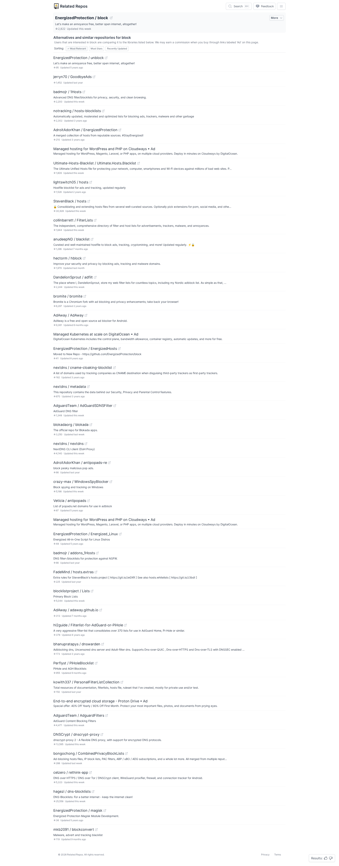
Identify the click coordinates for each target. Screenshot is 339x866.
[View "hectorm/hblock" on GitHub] (84, 258)
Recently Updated (117, 48)
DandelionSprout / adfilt (73, 277)
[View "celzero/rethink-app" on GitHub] (90, 772)
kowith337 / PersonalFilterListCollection (86, 682)
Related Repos (73, 6)
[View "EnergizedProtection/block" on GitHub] (111, 17)
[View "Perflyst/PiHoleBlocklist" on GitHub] (96, 663)
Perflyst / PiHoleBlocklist (73, 663)
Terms (277, 854)
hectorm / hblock (67, 258)
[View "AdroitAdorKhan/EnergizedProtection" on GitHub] (119, 129)
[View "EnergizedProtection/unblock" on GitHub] (106, 57)
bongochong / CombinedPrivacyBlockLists (88, 753)
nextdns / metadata (69, 386)
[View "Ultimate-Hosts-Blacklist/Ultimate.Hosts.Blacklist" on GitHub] (138, 163)
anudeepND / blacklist (71, 239)
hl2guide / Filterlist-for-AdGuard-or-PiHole (88, 625)
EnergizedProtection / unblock (78, 58)
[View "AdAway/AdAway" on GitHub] (85, 315)
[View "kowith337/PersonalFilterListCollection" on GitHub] (121, 682)
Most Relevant (76, 48)
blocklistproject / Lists (71, 591)
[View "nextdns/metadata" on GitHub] (88, 386)
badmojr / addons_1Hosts (74, 553)
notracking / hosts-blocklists (77, 111)
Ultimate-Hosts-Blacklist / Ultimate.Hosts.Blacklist (94, 163)
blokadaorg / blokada (70, 425)
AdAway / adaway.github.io (75, 610)
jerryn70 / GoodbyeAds (72, 77)
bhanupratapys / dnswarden (76, 644)
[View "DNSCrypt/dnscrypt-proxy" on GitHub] (101, 734)
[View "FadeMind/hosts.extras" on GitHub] (96, 572)
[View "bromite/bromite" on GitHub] (84, 296)
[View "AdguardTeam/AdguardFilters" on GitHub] (106, 715)
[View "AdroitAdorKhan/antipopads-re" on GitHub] (109, 462)
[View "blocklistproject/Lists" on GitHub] (92, 591)
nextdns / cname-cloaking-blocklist (82, 367)
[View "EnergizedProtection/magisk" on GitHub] (104, 810)
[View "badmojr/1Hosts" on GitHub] (83, 91)
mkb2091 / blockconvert (73, 829)
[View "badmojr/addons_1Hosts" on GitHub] (97, 553)
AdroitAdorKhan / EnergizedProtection (85, 130)
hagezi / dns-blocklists (72, 791)
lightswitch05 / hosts (70, 182)
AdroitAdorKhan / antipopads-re (80, 463)
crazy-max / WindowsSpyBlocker (80, 482)
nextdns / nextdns (68, 444)
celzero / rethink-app (70, 772)
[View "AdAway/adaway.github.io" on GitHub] (100, 610)
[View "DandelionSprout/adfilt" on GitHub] (95, 277)
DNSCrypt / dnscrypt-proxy (76, 734)
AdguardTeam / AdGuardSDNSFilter (82, 406)
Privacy (265, 854)
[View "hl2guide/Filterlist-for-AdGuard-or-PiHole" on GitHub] (125, 625)
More (274, 17)
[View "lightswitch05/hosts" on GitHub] (90, 182)
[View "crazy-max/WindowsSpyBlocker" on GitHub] (110, 481)
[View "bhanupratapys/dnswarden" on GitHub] (102, 644)
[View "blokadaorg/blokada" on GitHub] (90, 424)
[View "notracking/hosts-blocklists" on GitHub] (103, 110)
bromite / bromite (67, 296)
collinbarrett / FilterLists (73, 220)
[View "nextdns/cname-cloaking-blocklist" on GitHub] (114, 367)
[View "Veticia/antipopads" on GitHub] (88, 500)
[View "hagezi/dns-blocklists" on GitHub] (93, 791)
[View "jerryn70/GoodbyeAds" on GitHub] (94, 76)
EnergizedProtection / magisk (77, 810)
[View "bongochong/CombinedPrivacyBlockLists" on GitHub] (126, 753)
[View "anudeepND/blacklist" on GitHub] (92, 239)
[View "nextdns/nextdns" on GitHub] (85, 443)
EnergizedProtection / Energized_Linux (85, 534)
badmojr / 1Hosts (67, 92)
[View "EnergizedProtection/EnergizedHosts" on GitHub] (119, 348)
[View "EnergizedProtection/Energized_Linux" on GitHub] (120, 534)
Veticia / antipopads (69, 501)
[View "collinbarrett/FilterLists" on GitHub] (95, 220)
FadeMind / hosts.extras (73, 572)
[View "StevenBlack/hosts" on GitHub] (88, 201)
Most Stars (96, 48)
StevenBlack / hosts (69, 201)
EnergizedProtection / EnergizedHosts (85, 348)
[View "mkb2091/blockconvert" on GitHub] (96, 829)
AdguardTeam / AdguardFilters (78, 715)
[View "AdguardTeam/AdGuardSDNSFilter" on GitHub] (114, 405)
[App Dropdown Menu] (281, 6)
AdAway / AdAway (68, 315)
